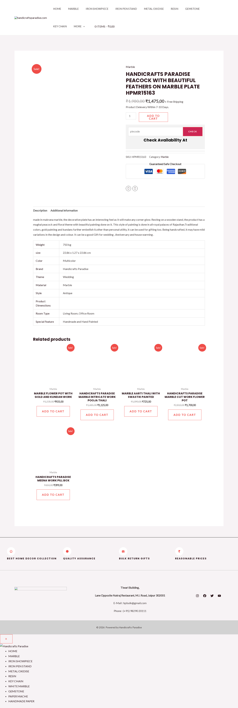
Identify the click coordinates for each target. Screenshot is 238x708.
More (78, 26)
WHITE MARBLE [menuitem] (19, 686)
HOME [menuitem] (12, 651)
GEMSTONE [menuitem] (16, 691)
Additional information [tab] (64, 210)
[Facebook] (204, 595)
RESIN (174, 8)
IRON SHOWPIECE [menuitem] (20, 661)
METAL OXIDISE (154, 8)
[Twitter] (212, 595)
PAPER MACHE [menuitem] (18, 696)
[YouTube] (219, 595)
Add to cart (153, 117)
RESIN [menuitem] (12, 676)
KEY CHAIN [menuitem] (15, 681)
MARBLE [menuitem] (14, 656)
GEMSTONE (192, 8)
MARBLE (73, 8)
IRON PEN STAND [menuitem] (20, 666)
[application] (83, 26)
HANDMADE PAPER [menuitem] (21, 701)
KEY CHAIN (60, 26)
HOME (57, 8)
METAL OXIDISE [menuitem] (18, 671)
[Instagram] (197, 595)
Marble (130, 66)
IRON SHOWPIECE (97, 8)
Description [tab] (40, 210)
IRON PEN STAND (126, 8)
